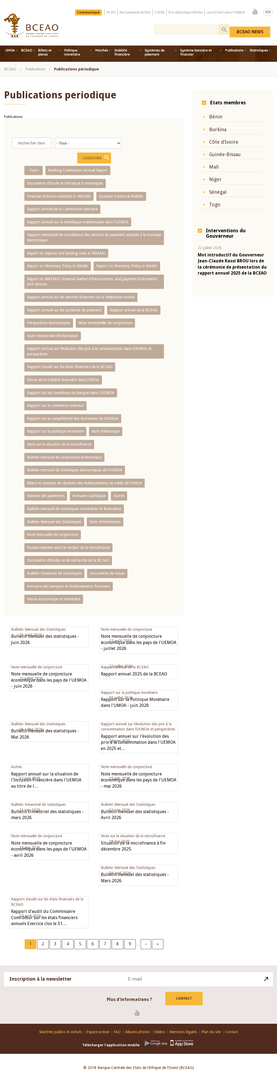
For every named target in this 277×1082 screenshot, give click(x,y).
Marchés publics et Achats (60, 1032)
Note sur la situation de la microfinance (59, 444)
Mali (214, 167)
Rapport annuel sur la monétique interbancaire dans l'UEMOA (77, 222)
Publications (234, 50)
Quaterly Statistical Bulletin (121, 196)
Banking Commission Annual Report (78, 170)
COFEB (159, 12)
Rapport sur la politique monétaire (55, 431)
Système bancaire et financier (196, 52)
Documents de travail (107, 573)
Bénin (215, 117)
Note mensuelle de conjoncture (52, 534)
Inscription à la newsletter (40, 979)
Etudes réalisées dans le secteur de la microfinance (68, 547)
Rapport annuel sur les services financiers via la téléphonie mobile (81, 297)
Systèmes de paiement (154, 52)
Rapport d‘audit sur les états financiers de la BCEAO (70, 367)
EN (268, 11)
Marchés (101, 50)
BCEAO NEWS (250, 31)
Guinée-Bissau (224, 154)
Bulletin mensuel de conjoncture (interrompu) (64, 457)
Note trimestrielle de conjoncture (105, 323)
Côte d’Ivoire (223, 142)
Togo (214, 204)
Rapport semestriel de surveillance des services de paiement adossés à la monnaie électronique (94, 237)
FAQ (117, 1032)
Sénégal (217, 192)
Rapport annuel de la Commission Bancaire (62, 209)
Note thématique (106, 431)
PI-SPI (111, 12)
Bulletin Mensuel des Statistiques (54, 522)
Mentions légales (183, 1032)
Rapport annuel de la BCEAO (134, 310)
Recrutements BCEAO (135, 12)
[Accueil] (31, 25)
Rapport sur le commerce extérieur (55, 405)
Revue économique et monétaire (53, 599)
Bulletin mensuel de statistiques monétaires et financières (74, 509)
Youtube (255, 12)
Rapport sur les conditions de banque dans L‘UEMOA (70, 393)
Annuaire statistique (88, 496)
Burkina (217, 129)
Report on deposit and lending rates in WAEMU (66, 253)
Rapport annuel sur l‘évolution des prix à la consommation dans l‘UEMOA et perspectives (89, 351)
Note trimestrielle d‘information (52, 336)
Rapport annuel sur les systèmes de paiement (64, 310)
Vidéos (159, 1032)
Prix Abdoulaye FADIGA (186, 12)
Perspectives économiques (48, 323)
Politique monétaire (72, 52)
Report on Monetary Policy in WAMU (57, 266)
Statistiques (259, 50)
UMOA (10, 50)
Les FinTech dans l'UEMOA (226, 12)
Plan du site (211, 1032)
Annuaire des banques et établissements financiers (68, 586)
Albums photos (137, 1032)
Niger (215, 179)
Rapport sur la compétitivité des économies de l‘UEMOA (72, 418)
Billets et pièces (45, 52)
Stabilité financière (122, 52)
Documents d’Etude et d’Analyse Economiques (65, 183)
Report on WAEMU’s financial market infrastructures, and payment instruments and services (92, 281)
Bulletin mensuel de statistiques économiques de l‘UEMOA (74, 470)
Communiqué (88, 12)
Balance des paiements (45, 496)
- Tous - (33, 170)
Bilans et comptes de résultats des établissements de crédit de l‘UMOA (84, 483)
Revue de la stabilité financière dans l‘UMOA (63, 380)
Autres (119, 496)
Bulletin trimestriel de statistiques (54, 573)
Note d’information (105, 522)
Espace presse (97, 1032)
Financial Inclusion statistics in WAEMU (59, 196)
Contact (184, 998)
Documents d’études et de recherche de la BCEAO (68, 560)
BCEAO (26, 50)
